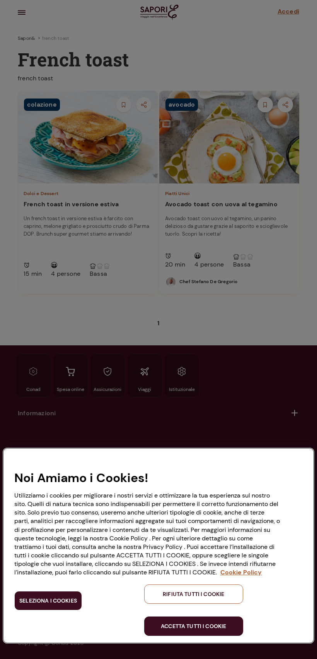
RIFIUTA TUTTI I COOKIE (193, 594)
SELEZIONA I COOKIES (48, 600)
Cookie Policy (241, 572)
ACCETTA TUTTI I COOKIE (193, 626)
